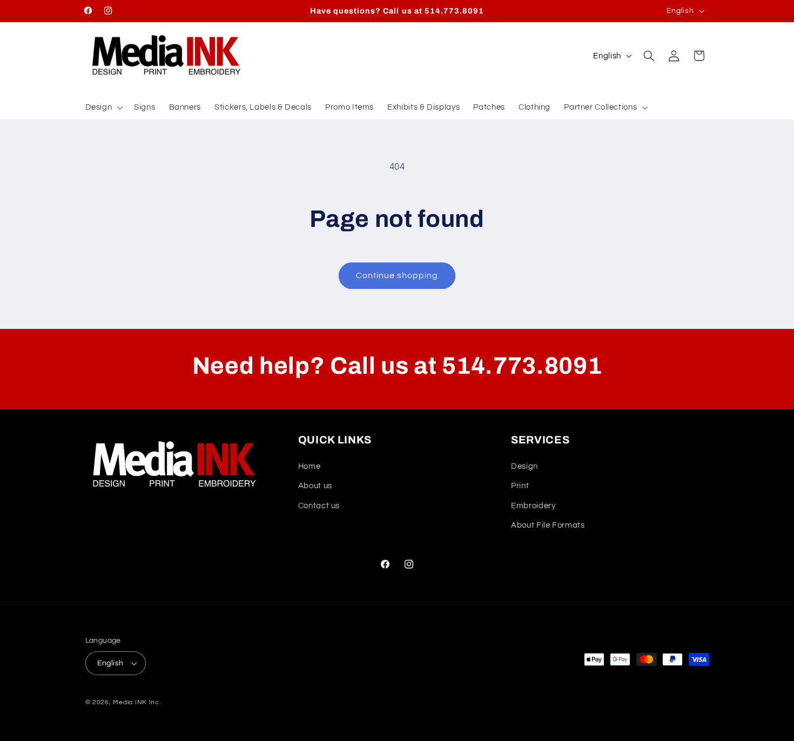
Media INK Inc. (136, 702)
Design (524, 466)
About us (315, 486)
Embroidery (533, 506)
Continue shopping (397, 275)
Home (309, 466)
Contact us (319, 506)
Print (520, 486)
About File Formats (547, 525)
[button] (102, 107)
